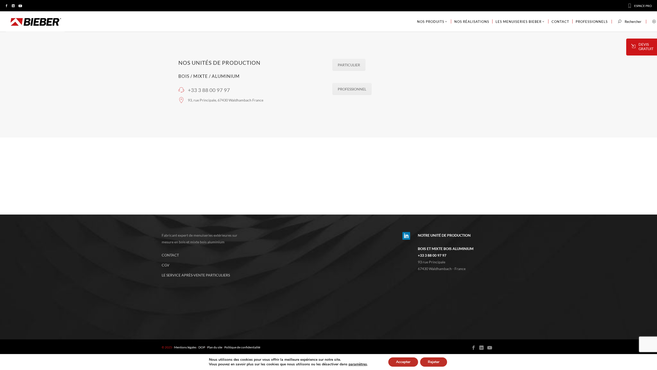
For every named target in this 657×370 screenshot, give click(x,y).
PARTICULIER (349, 65)
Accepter (403, 361)
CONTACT (170, 255)
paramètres (358, 364)
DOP (201, 347)
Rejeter (433, 361)
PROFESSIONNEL (352, 89)
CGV (165, 265)
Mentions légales (185, 347)
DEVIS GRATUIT (646, 46)
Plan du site (214, 347)
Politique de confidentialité (242, 347)
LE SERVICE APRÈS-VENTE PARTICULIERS (196, 275)
